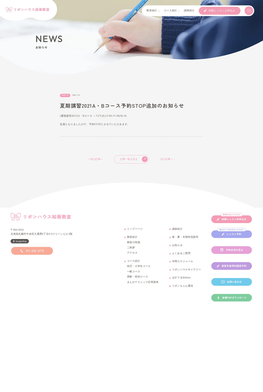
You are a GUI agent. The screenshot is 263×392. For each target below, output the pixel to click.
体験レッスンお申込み (222, 10)
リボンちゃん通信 (182, 285)
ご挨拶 (131, 247)
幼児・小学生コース (139, 266)
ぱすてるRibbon (181, 277)
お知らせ (177, 245)
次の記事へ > (167, 159)
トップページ (135, 229)
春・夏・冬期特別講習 (185, 237)
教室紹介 (132, 237)
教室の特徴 (133, 242)
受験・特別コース (137, 276)
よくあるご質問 (181, 253)
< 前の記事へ (95, 159)
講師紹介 (177, 229)
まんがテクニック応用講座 (143, 282)
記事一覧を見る (129, 159)
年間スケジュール (182, 261)
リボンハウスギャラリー (186, 269)
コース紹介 (133, 261)
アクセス (132, 252)
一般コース (133, 271)
